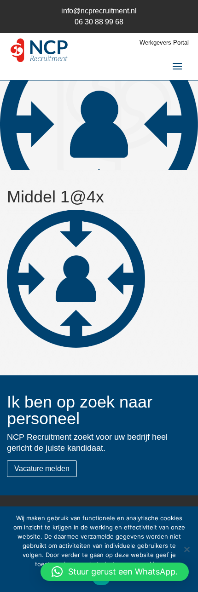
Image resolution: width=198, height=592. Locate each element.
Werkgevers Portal (164, 43)
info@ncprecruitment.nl (99, 11)
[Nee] (186, 549)
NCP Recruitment (39, 52)
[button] (115, 572)
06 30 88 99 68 (99, 22)
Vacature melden (42, 468)
